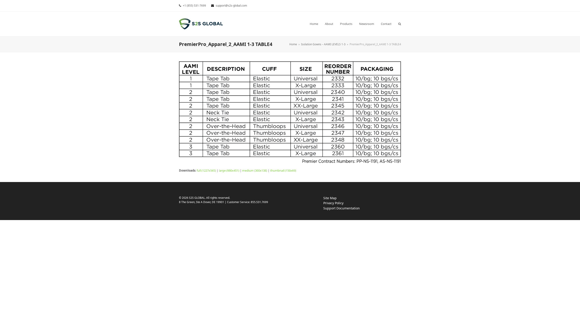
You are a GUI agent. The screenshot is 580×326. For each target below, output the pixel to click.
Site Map (330, 198)
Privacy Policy (338, 203)
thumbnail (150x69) (283, 170)
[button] (399, 23)
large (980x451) (229, 170)
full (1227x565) (206, 170)
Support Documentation (346, 208)
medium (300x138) (254, 170)
